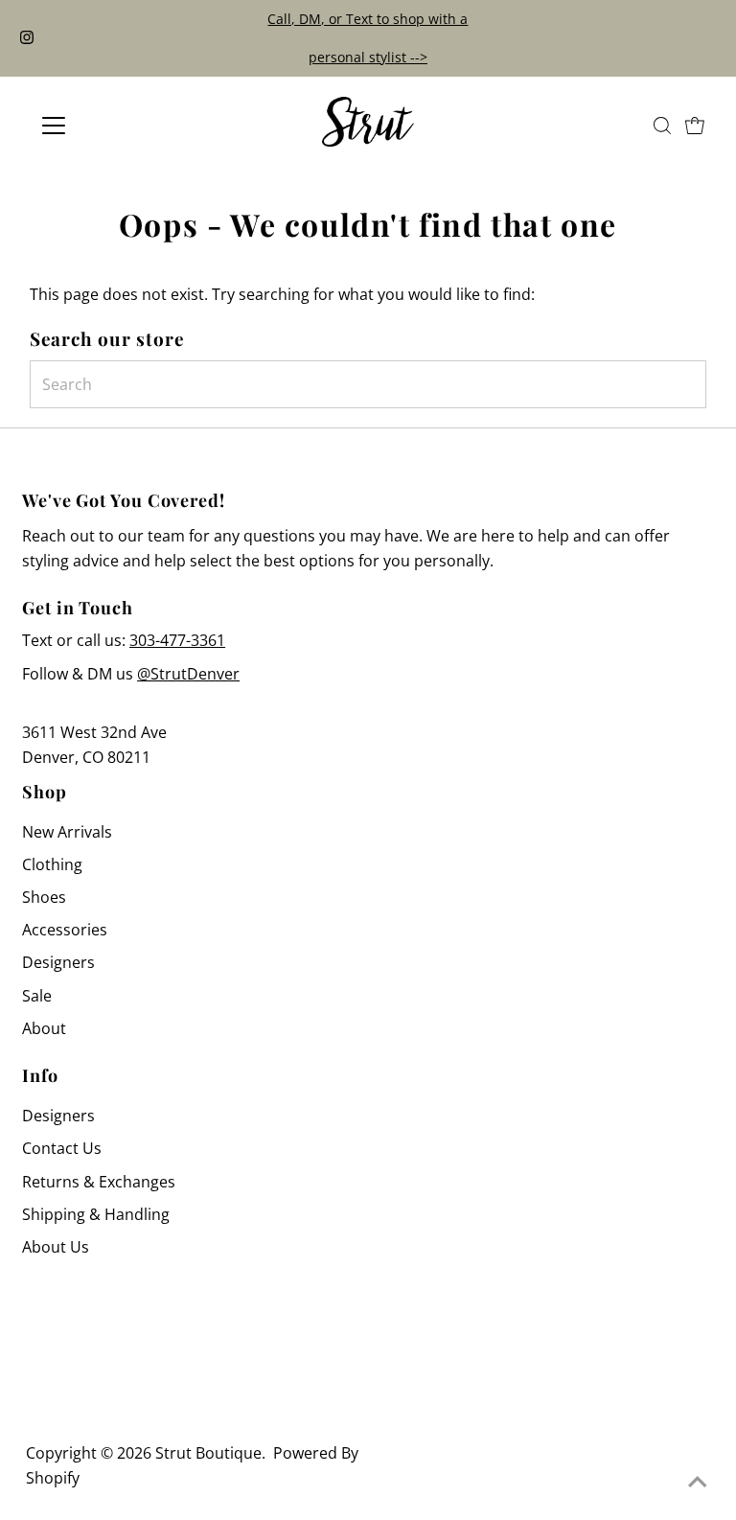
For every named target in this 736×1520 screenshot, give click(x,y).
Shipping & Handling (96, 1214)
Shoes (44, 897)
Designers (58, 962)
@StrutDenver (188, 673)
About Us (55, 1246)
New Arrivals (67, 831)
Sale (37, 995)
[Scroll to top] (697, 1481)
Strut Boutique (208, 1452)
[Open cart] (694, 126)
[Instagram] (26, 38)
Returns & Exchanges (98, 1181)
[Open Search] (662, 125)
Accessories (64, 929)
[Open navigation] (109, 126)
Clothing (52, 864)
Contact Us (62, 1148)
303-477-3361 (177, 640)
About (44, 1028)
